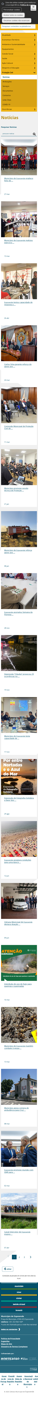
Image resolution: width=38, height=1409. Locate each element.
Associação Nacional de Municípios (28, 1381)
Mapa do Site (6, 1344)
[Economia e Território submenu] (34, 39)
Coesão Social (7, 54)
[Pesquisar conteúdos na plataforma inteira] (33, 26)
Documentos (8, 91)
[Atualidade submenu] (34, 35)
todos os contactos (9, 1329)
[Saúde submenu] (34, 58)
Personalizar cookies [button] (12, 10)
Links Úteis (7, 100)
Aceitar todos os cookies (13, 15)
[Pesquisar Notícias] (34, 134)
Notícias (6, 77)
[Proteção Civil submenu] (34, 72)
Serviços (6, 86)
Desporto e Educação (10, 68)
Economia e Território (10, 40)
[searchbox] (18, 26)
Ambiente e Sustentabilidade (13, 44)
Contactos (7, 95)
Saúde (4, 58)
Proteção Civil (7, 72)
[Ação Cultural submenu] (34, 63)
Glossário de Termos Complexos (14, 1346)
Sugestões (5, 1341)
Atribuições (7, 81)
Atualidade (6, 35)
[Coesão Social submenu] (34, 53)
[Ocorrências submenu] (34, 109)
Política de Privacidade (10, 1338)
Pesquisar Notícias (9, 127)
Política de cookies (27, 5)
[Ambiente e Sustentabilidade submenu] (34, 44)
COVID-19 (6, 104)
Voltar (9, 1269)
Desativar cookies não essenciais (17, 20)
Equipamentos (8, 49)
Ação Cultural (7, 63)
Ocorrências (7, 109)
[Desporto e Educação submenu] (34, 68)
